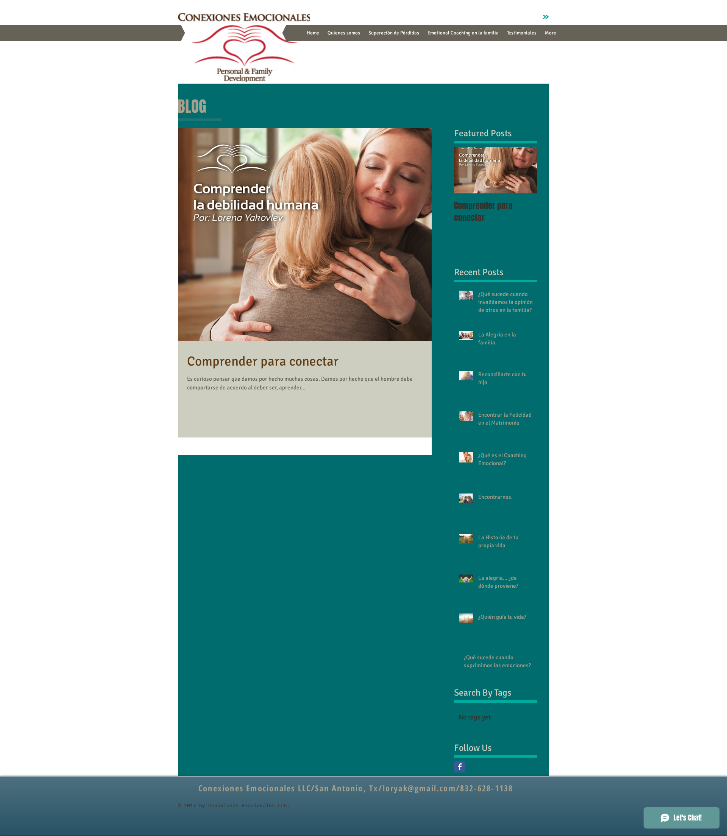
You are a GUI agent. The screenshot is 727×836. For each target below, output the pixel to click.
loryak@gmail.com (419, 788)
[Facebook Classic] (459, 766)
